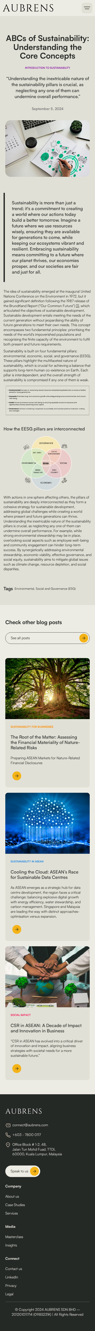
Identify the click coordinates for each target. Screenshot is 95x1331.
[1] (77, 306)
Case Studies (15, 1205)
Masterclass (14, 1236)
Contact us (13, 1268)
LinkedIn (11, 1277)
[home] (28, 8)
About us (12, 1196)
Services (11, 1213)
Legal (9, 1294)
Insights (11, 1245)
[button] (87, 8)
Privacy (11, 1285)
